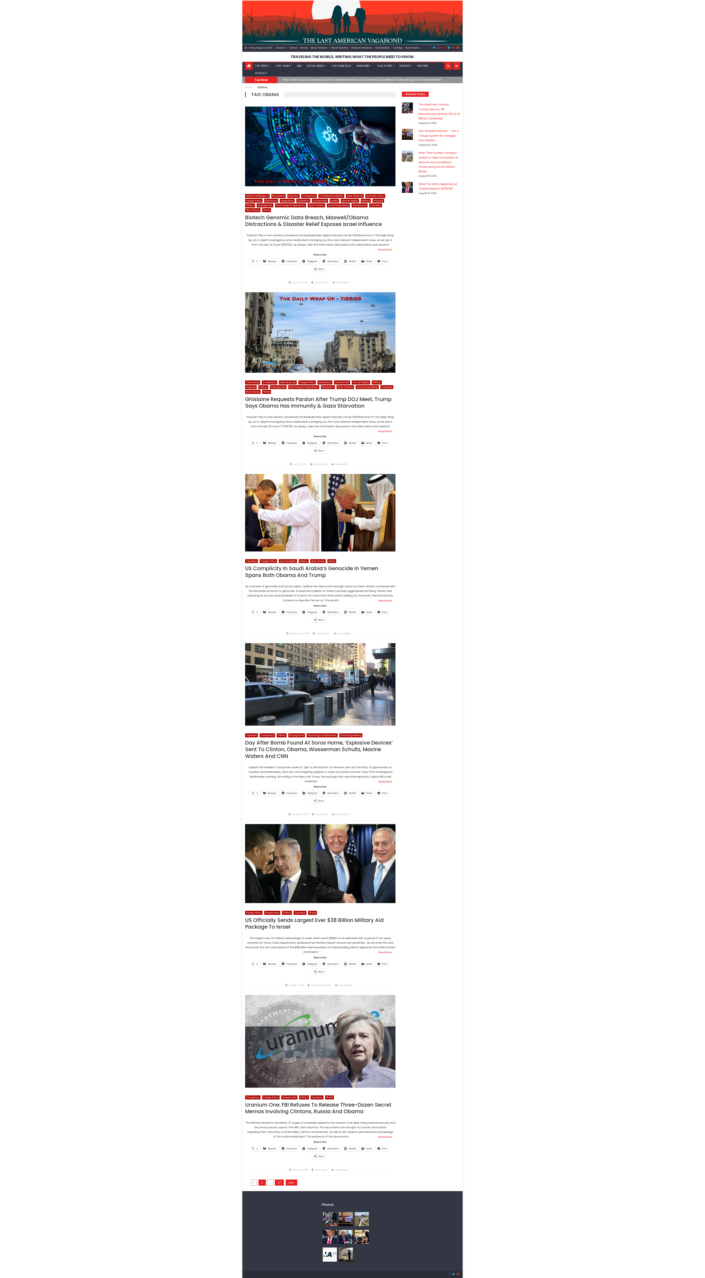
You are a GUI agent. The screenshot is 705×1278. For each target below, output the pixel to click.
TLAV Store (384, 66)
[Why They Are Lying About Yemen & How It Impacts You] (346, 1254)
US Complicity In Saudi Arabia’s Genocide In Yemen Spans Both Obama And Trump (311, 572)
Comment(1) (342, 282)
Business (293, 195)
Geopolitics (287, 200)
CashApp (397, 47)
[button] (448, 66)
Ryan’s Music (412, 47)
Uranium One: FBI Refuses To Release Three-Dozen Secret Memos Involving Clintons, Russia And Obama (318, 1108)
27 (279, 1182)
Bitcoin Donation (319, 47)
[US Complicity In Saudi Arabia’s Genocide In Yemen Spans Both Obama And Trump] (320, 512)
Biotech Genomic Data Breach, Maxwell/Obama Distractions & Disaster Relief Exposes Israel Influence (313, 221)
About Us (281, 47)
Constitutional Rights (331, 195)
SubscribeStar (382, 47)
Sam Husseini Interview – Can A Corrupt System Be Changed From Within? (439, 135)
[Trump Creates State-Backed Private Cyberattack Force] (362, 1237)
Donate (304, 47)
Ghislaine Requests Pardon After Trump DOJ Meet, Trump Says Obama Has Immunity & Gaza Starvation (318, 402)
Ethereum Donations (361, 47)
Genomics (271, 200)
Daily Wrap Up (355, 195)
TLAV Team (282, 66)
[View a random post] (456, 66)
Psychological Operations (290, 205)
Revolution (328, 387)
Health (334, 200)
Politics (250, 205)
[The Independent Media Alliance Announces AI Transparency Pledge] (330, 1254)
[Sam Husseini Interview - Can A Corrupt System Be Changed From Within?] (346, 1219)
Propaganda (265, 205)
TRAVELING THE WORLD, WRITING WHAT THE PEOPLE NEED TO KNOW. (353, 56)
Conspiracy (309, 195)
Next (291, 1182)
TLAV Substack (341, 66)
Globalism (303, 200)
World (266, 210)
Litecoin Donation (339, 47)
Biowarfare (278, 195)
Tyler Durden (322, 814)
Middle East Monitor (321, 985)
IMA (299, 66)
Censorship (252, 382)
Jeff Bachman (323, 633)
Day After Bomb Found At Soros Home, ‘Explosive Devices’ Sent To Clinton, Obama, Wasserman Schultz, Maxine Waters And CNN (319, 750)
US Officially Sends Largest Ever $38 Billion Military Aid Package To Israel (314, 923)
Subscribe (362, 66)
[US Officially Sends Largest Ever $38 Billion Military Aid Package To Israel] (320, 863)
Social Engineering (338, 205)
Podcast (378, 200)
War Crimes (252, 210)
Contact (293, 47)
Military (366, 200)
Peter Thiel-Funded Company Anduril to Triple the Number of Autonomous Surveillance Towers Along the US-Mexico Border (438, 162)
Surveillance (359, 205)
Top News (261, 66)
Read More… (386, 249)
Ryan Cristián (321, 282)
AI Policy (261, 73)
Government (320, 200)
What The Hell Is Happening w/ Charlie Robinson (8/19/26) (320, 80)
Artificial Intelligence (257, 195)
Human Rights (350, 200)
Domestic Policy (375, 195)
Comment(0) (344, 633)
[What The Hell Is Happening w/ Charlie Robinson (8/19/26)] (330, 1237)
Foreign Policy (253, 200)
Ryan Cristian (316, 205)
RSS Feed (422, 66)
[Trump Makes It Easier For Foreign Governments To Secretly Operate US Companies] (346, 1237)
